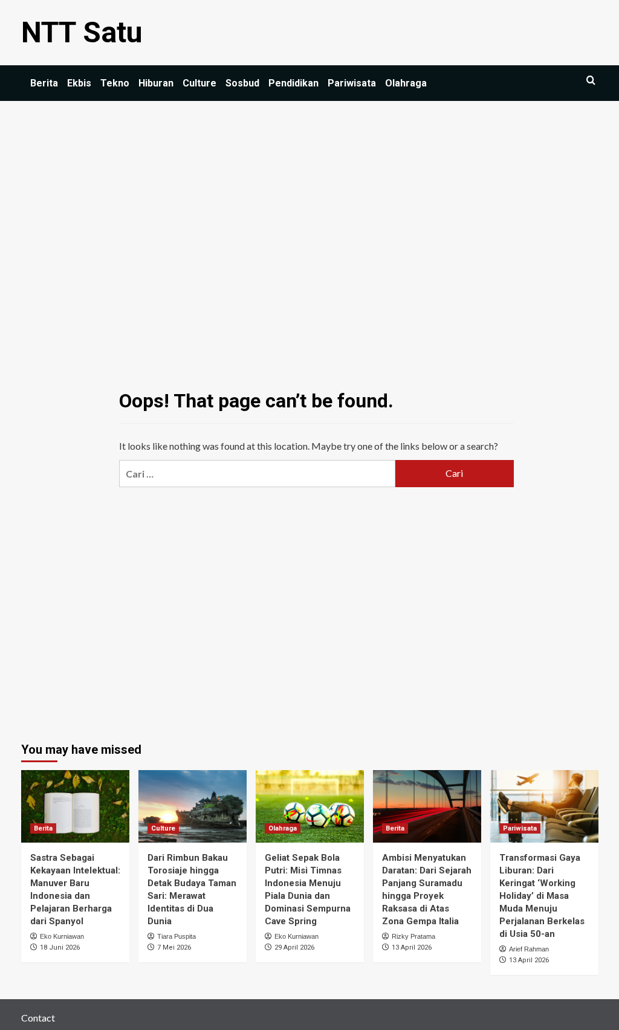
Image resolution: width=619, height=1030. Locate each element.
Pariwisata (352, 83)
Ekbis (79, 83)
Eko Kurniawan (62, 936)
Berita (44, 83)
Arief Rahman (529, 949)
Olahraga (406, 83)
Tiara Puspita (176, 936)
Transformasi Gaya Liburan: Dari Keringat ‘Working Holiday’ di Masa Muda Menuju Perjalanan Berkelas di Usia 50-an (542, 895)
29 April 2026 (294, 947)
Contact (38, 1017)
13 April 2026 (412, 947)
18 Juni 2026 (60, 947)
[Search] (590, 80)
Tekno (114, 83)
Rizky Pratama (413, 936)
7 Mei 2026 (174, 947)
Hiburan (155, 83)
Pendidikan (293, 83)
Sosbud (242, 83)
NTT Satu (82, 32)
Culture (199, 83)
